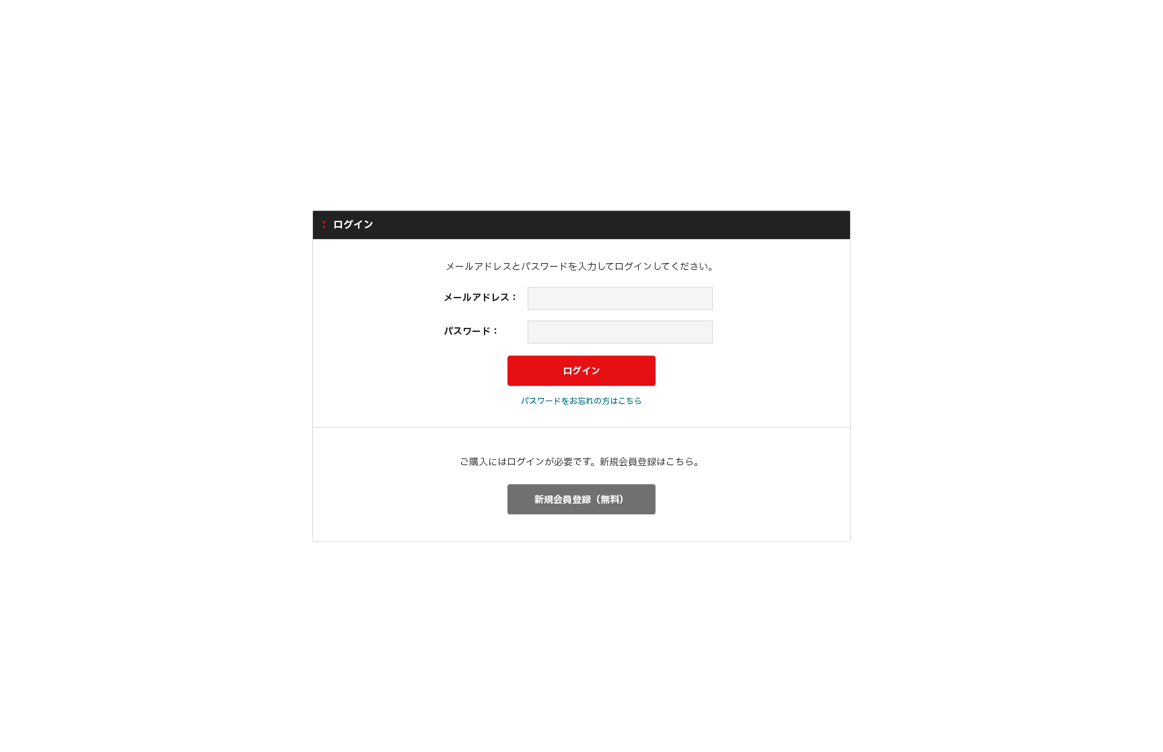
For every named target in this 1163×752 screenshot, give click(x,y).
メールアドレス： (481, 299)
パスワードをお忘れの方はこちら (581, 401)
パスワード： (472, 331)
